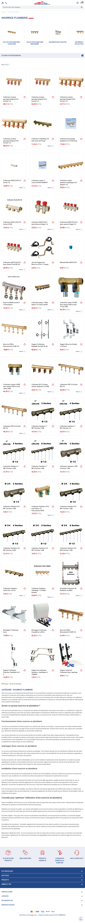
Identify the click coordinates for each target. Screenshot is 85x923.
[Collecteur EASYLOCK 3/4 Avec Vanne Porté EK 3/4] (14, 247)
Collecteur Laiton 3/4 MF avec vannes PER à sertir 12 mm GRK (68, 304)
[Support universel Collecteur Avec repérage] (70, 655)
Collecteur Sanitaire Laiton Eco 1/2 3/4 (10, 589)
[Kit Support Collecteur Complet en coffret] (42, 615)
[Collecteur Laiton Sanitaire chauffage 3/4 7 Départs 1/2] (70, 165)
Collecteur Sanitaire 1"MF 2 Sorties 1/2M (69, 467)
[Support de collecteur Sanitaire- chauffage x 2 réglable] (42, 655)
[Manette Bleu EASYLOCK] (70, 247)
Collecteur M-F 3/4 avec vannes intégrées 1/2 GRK (40, 385)
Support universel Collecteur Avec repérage (68, 671)
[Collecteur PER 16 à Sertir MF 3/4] (14, 410)
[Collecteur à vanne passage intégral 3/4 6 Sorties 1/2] (14, 123)
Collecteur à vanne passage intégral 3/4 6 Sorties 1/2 (10, 141)
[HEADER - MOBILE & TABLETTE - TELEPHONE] (7, 3)
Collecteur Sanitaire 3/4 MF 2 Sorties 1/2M (11, 507)
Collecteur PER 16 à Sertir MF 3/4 (12, 427)
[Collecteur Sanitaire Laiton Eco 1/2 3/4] (14, 573)
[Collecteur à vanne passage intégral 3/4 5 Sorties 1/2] (70, 81)
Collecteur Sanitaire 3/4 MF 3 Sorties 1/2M (68, 507)
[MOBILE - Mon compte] (78, 3)
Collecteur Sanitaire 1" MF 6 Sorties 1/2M (39, 467)
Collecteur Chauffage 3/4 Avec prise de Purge (40, 140)
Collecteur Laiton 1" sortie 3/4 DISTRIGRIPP (40, 181)
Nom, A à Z (5, 64)
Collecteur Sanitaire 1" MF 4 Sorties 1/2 (67, 427)
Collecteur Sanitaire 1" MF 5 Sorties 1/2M (11, 467)
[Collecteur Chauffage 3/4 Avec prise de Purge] (42, 123)
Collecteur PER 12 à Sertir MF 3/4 (69, 385)
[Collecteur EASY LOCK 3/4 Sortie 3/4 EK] (14, 207)
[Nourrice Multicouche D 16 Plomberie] (14, 287)
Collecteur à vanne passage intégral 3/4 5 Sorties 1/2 (67, 99)
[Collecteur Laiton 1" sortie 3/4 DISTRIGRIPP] (42, 165)
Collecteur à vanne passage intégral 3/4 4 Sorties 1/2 (39, 99)
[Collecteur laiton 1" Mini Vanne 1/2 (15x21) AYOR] (42, 287)
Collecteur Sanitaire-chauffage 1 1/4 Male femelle (39, 590)
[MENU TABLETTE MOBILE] (3, 3)
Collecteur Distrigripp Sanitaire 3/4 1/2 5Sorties (68, 140)
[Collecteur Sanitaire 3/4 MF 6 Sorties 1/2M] (70, 533)
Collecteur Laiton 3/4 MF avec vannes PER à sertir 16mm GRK (11, 386)
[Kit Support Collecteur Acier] (14, 615)
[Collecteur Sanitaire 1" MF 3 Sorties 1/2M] (42, 410)
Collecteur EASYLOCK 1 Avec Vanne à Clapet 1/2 (40, 223)
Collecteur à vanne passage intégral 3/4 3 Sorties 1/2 (10, 99)
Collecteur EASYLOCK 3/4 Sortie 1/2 (12, 181)
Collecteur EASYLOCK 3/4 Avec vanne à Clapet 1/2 (68, 223)
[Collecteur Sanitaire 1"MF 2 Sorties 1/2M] (70, 451)
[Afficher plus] (53, 138)
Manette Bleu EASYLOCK (68, 262)
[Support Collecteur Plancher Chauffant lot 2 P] (14, 655)
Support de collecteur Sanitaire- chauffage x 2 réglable (40, 672)
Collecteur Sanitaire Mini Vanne (34, 43)
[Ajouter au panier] (25, 97)
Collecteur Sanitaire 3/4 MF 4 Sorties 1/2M (11, 549)
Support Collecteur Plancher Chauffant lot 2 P (11, 672)
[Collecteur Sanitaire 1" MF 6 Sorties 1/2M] (42, 451)
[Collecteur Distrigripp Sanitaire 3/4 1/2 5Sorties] (70, 123)
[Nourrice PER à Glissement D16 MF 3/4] (70, 615)
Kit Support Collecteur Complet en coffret (39, 631)
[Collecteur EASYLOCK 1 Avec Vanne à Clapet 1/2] (42, 207)
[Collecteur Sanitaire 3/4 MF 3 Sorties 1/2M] (70, 491)
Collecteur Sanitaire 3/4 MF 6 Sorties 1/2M (68, 549)
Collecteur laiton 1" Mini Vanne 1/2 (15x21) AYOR (40, 303)
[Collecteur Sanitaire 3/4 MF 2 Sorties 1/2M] (14, 491)
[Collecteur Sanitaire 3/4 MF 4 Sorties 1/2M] (14, 533)
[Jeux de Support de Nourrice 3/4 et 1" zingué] (42, 247)
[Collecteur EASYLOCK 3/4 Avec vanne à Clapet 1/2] (70, 207)
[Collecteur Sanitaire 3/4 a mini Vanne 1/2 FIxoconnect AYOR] (42, 491)
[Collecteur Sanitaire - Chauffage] (12, 32)
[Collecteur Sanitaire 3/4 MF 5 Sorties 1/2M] (42, 533)
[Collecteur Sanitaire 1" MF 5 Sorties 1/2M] (14, 451)
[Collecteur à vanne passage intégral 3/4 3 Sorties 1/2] (14, 81)
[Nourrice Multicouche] (58, 32)
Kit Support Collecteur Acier (10, 631)
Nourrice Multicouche (58, 42)
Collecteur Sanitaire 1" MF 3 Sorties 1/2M (39, 427)
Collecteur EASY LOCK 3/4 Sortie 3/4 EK (12, 223)
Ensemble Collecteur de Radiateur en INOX (68, 589)
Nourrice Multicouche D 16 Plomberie (11, 303)
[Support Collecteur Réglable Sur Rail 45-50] (42, 329)
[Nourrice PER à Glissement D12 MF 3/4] (14, 329)
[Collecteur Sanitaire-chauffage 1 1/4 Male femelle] (42, 573)
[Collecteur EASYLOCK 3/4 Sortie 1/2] (14, 165)
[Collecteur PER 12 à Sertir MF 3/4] (70, 369)
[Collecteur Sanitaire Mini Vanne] (35, 32)
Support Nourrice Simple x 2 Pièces (68, 345)
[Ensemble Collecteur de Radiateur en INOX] (70, 573)
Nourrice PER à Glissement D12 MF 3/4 (11, 345)
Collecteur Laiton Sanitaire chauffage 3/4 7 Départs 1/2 (68, 182)
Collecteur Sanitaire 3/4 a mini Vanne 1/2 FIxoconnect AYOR (40, 508)
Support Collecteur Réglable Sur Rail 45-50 (39, 345)
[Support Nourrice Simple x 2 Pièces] (70, 329)
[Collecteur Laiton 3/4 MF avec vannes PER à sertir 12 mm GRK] (70, 287)
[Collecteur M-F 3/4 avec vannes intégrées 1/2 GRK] (42, 369)
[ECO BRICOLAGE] (42, 3)
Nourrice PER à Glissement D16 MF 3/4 (68, 631)
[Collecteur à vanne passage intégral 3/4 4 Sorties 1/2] (42, 81)
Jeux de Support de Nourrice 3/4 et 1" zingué (40, 263)
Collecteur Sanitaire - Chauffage (12, 43)
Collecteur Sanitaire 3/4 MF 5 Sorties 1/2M (40, 549)
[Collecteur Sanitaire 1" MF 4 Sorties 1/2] (70, 410)
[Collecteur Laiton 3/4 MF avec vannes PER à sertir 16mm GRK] (14, 369)
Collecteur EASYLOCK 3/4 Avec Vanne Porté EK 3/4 (12, 263)
